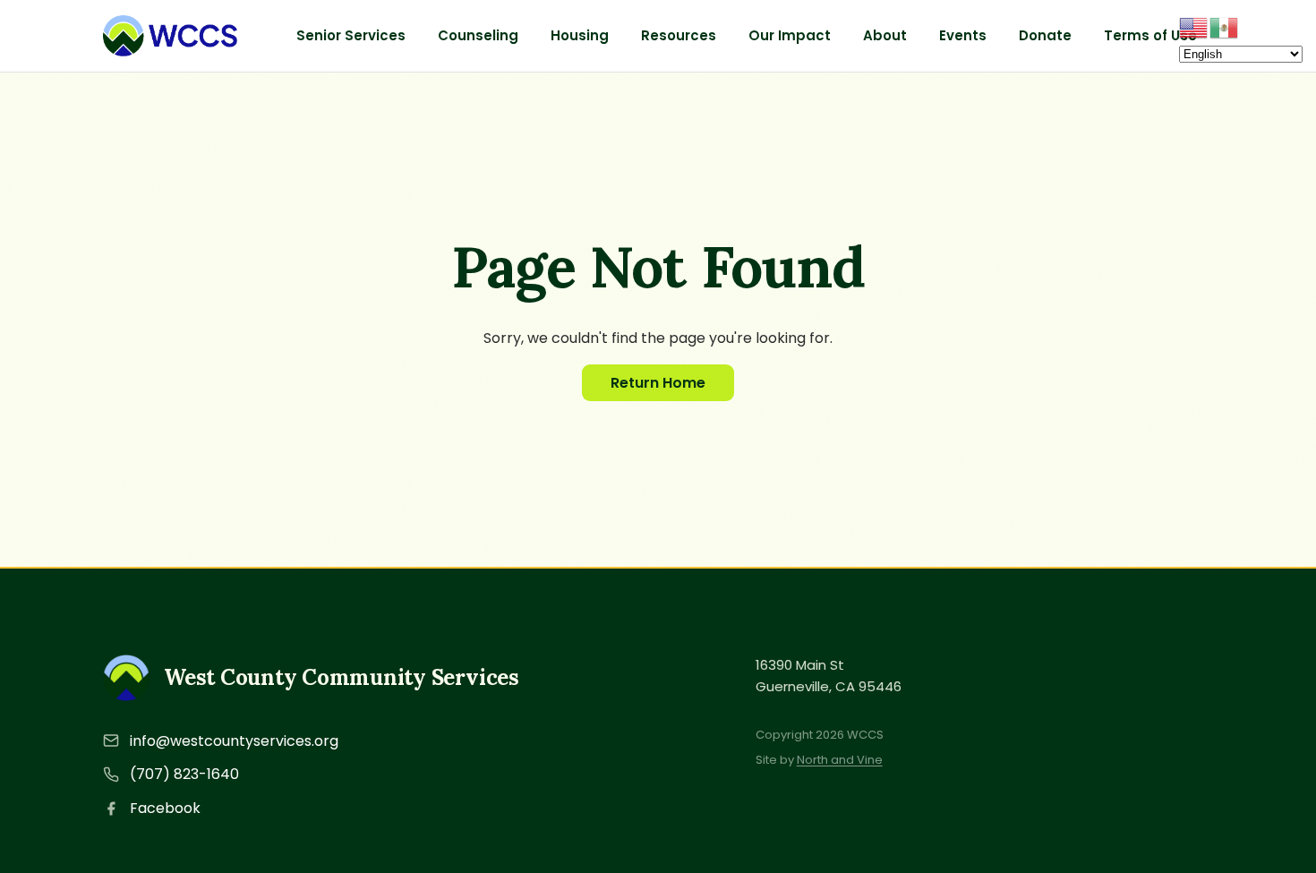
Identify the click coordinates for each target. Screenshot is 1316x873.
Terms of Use (1150, 35)
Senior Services (351, 35)
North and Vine (840, 759)
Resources (678, 35)
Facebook (165, 808)
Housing (580, 35)
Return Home (658, 382)
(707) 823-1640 (184, 774)
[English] (1194, 26)
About (885, 35)
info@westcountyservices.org (234, 741)
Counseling (478, 35)
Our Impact (789, 35)
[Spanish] (1224, 26)
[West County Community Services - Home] (170, 35)
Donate (1045, 35)
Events (963, 35)
